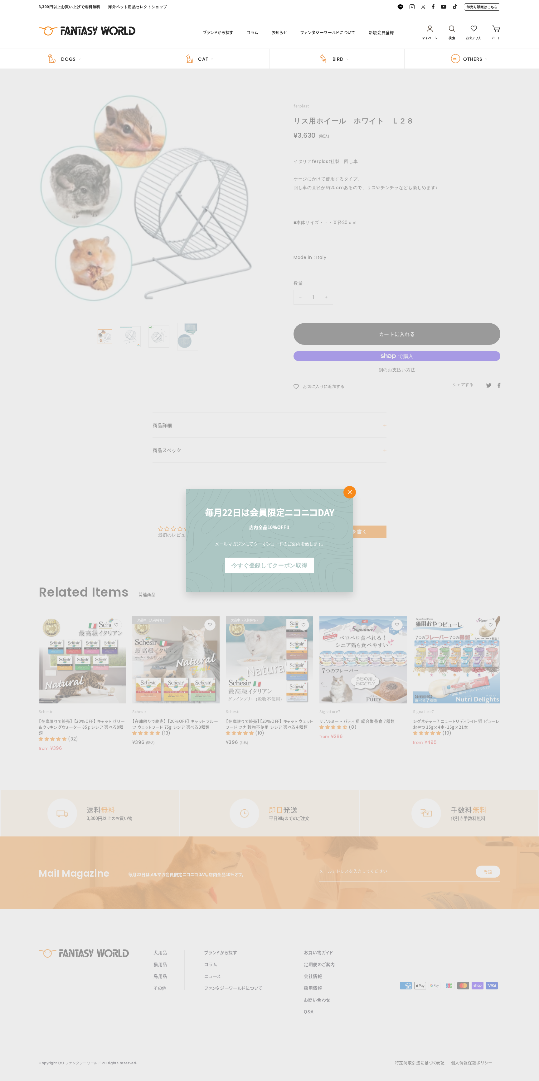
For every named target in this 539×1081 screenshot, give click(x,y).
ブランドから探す (218, 32)
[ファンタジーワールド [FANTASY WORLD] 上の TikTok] (455, 7)
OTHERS (473, 59)
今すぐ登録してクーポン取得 (269, 565)
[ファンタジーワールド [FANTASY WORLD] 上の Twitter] (423, 7)
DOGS (68, 59)
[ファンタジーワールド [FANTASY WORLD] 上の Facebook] (433, 7)
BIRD (338, 59)
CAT (203, 59)
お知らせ (279, 32)
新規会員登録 (381, 32)
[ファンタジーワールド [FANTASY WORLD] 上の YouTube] (443, 7)
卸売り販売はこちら (482, 6)
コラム (252, 32)
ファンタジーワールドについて (327, 32)
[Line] (400, 7)
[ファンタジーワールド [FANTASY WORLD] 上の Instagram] (412, 7)
